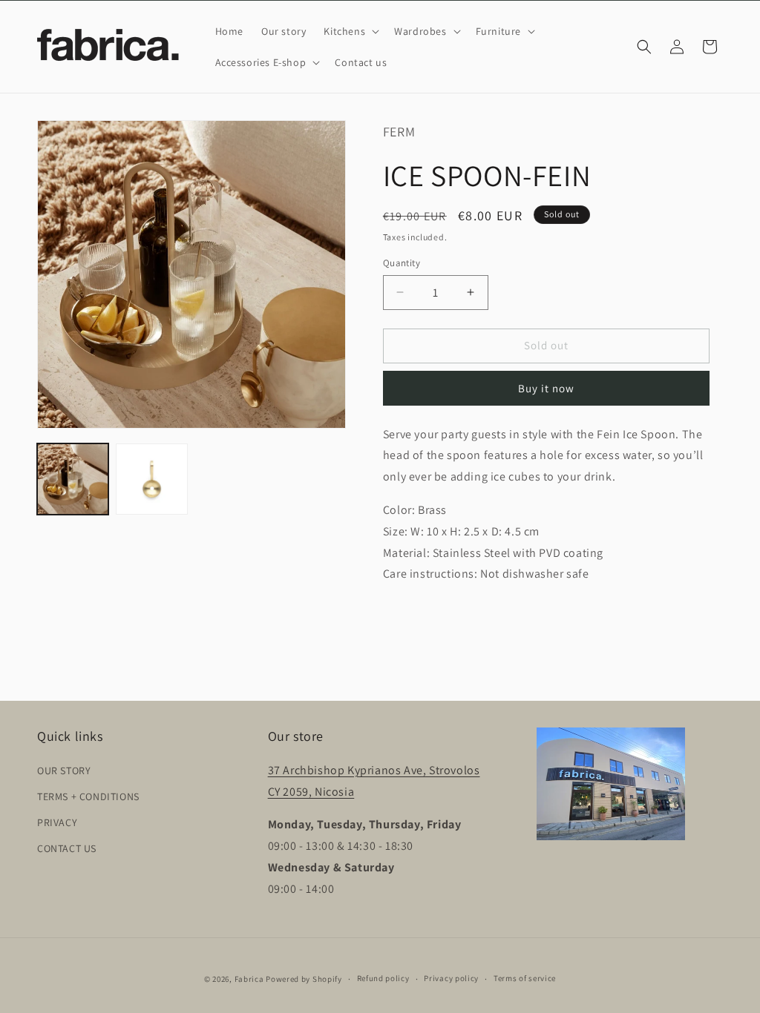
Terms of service (525, 978)
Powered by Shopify (304, 979)
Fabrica (249, 979)
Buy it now (546, 388)
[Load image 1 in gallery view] (72, 479)
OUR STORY (64, 770)
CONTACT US (66, 848)
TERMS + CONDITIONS (88, 796)
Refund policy (383, 978)
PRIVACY (57, 822)
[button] (350, 31)
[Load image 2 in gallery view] (151, 479)
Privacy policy (451, 978)
